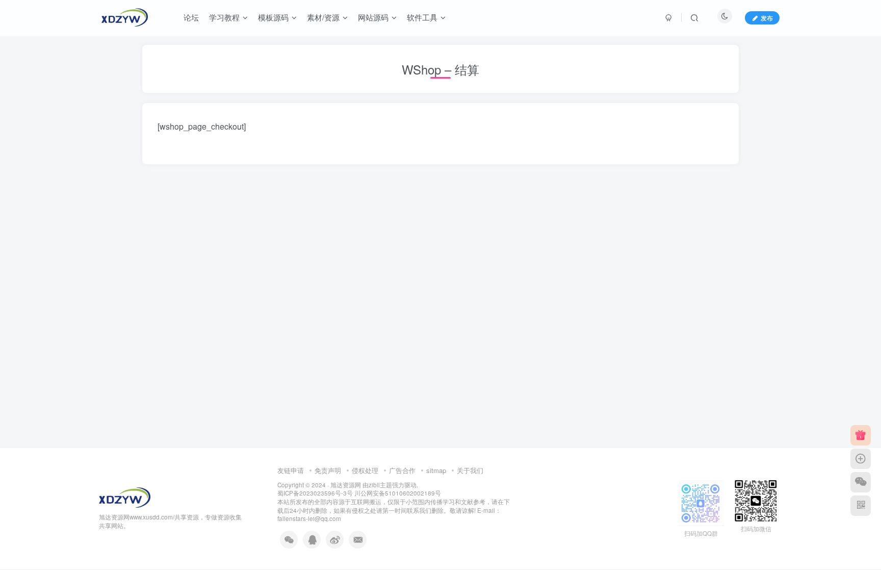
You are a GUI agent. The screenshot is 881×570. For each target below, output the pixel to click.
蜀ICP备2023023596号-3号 (315, 493)
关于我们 (470, 470)
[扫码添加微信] (860, 482)
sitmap (436, 470)
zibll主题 (380, 485)
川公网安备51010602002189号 (397, 493)
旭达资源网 (345, 485)
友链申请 (290, 470)
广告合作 (402, 470)
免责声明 (328, 470)
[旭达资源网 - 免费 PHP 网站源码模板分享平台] (124, 496)
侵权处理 (365, 470)
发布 (767, 17)
